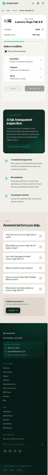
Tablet (8, 10)
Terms (5, 470)
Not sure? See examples (16, 51)
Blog (4, 400)
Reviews (6, 396)
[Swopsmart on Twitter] (10, 451)
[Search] (33, 3)
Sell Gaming (7, 428)
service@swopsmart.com (16, 351)
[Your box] (38, 3)
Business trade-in (9, 384)
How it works (7, 372)
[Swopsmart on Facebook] (15, 451)
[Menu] (43, 3)
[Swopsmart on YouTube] (20, 451)
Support (6, 376)
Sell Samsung (8, 416)
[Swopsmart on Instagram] (5, 451)
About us (6, 368)
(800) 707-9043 (13, 348)
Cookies (19, 470)
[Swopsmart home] (10, 3)
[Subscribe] (42, 444)
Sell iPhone (7, 412)
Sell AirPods (7, 424)
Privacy (12, 470)
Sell (3, 10)
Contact (11, 310)
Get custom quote (9, 388)
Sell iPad (6, 420)
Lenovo (14, 10)
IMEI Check (7, 392)
